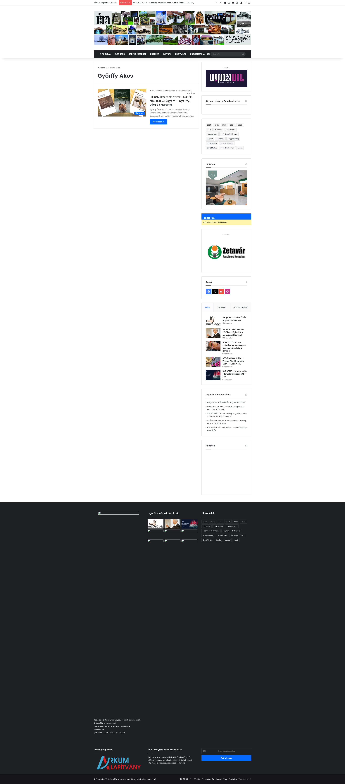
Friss (207, 307)
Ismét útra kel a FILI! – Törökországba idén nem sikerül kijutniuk (233, 332)
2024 (232, 125)
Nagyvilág (181, 54)
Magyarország (233, 139)
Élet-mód (120, 54)
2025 (240, 125)
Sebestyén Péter (226, 143)
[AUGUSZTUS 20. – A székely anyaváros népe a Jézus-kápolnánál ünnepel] (213, 346)
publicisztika (212, 143)
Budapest (218, 130)
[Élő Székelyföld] (172, 28)
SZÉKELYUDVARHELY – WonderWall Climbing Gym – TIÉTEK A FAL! (233, 361)
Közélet (154, 54)
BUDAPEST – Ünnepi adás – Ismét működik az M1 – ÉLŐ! (234, 374)
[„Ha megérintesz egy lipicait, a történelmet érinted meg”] (172, 641)
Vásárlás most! (245, 779)
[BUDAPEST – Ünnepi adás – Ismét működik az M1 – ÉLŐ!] (213, 375)
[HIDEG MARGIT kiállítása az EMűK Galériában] (189, 544)
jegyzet (210, 139)
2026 (209, 130)
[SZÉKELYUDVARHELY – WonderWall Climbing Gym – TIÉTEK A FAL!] (213, 362)
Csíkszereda (230, 130)
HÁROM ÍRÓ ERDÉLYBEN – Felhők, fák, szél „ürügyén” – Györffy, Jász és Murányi (171, 101)
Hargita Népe (212, 134)
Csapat (218, 779)
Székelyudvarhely (227, 148)
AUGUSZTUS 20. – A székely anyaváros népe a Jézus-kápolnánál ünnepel (164, 3)
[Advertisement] (228, 471)
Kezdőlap (103, 68)
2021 (209, 125)
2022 (217, 125)
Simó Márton (212, 148)
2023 (224, 125)
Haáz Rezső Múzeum (229, 134)
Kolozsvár (220, 139)
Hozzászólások (240, 307)
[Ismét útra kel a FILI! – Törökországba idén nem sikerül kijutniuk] (213, 333)
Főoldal (106, 54)
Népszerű (221, 307)
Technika (233, 779)
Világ (225, 779)
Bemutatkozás (208, 779)
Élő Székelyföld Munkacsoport (163, 91)
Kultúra (167, 54)
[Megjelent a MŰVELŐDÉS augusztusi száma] (213, 321)
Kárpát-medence (137, 54)
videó (240, 148)
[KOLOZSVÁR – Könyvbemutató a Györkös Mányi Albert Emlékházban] (155, 544)
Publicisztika (197, 54)
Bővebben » (158, 122)
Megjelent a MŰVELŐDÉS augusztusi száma (234, 319)
